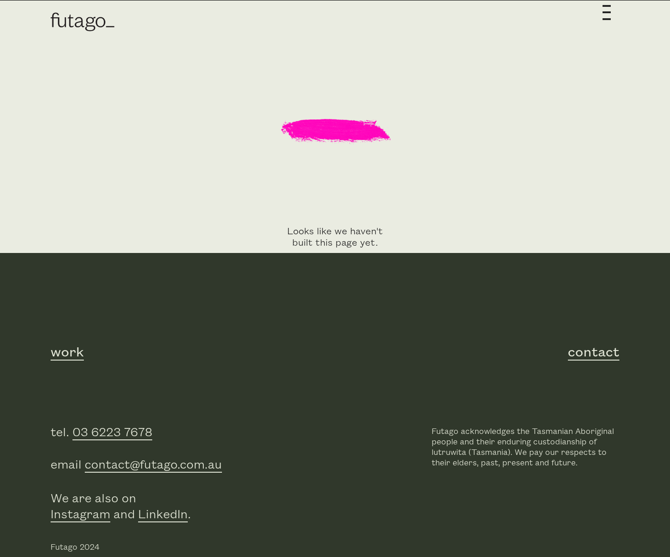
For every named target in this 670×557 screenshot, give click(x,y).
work (67, 352)
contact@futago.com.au (153, 465)
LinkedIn (163, 514)
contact (593, 352)
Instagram (80, 514)
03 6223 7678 (112, 432)
